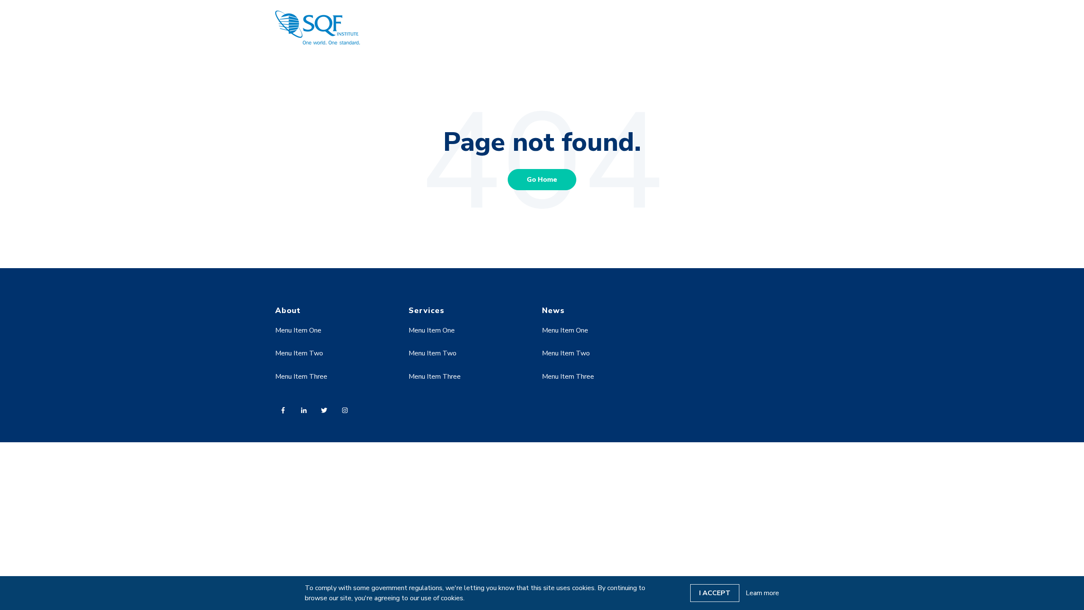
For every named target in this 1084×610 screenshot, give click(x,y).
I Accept (714, 593)
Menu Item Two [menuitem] (299, 353)
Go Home (542, 179)
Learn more (762, 593)
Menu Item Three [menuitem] (301, 376)
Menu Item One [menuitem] (298, 330)
